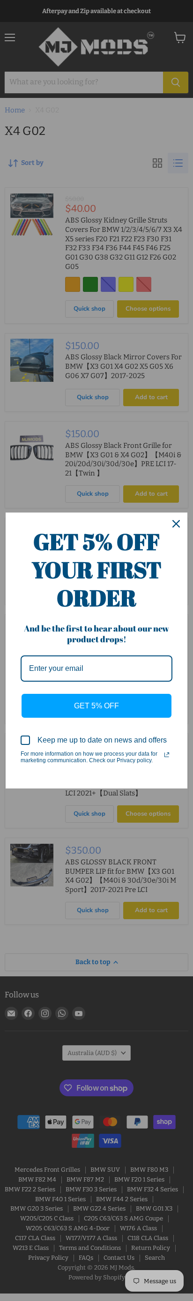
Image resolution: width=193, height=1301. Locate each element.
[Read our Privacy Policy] (166, 754)
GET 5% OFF (96, 706)
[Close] (176, 524)
